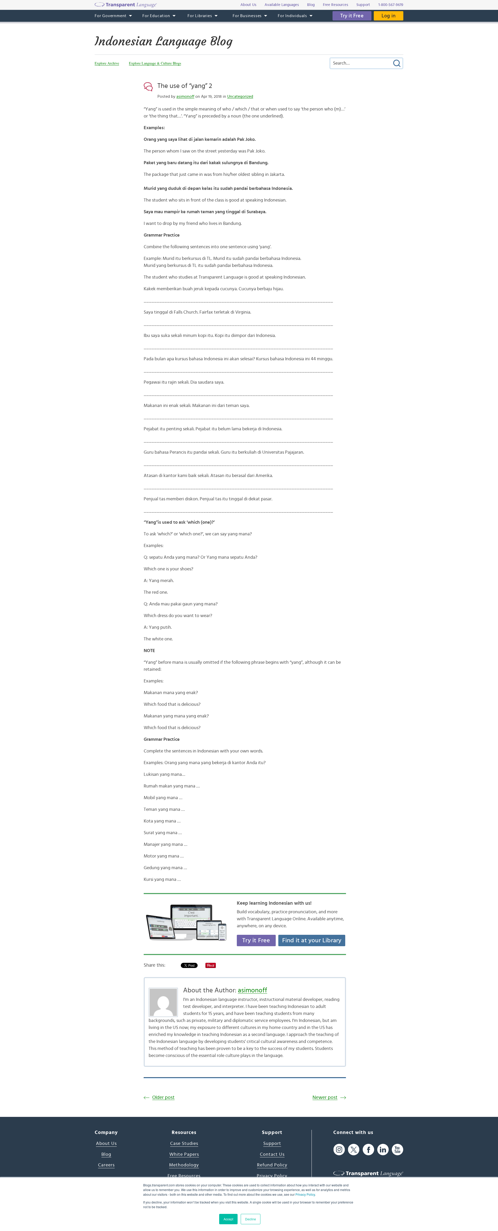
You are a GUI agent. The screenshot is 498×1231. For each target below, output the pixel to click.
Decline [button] (250, 1219)
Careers (106, 1165)
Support (272, 1143)
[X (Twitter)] (353, 1149)
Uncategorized (240, 96)
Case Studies (184, 1143)
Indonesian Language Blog (163, 41)
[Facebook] (368, 1149)
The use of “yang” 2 (184, 85)
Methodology (184, 1165)
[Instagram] (339, 1149)
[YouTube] (397, 1149)
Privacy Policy (305, 1194)
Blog (106, 1154)
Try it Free (352, 15)
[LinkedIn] (383, 1149)
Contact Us (272, 1154)
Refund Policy (272, 1165)
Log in (389, 15)
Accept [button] (228, 1219)
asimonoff (185, 96)
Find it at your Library (312, 940)
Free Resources (184, 1176)
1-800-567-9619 (390, 5)
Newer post (325, 1097)
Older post (163, 1097)
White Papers (184, 1154)
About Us (106, 1143)
